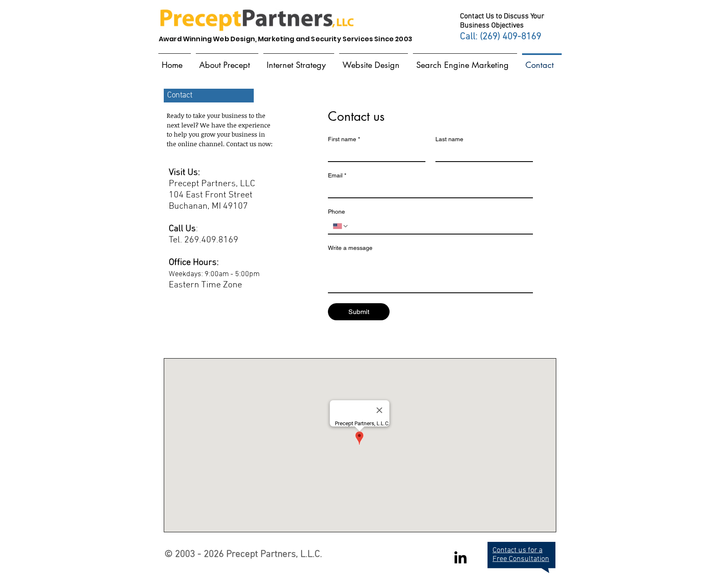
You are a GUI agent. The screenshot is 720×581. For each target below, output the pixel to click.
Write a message (350, 247)
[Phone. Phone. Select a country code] (341, 226)
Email (337, 175)
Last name (449, 139)
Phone (336, 211)
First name (344, 139)
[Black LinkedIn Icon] (460, 557)
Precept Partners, (262, 554)
